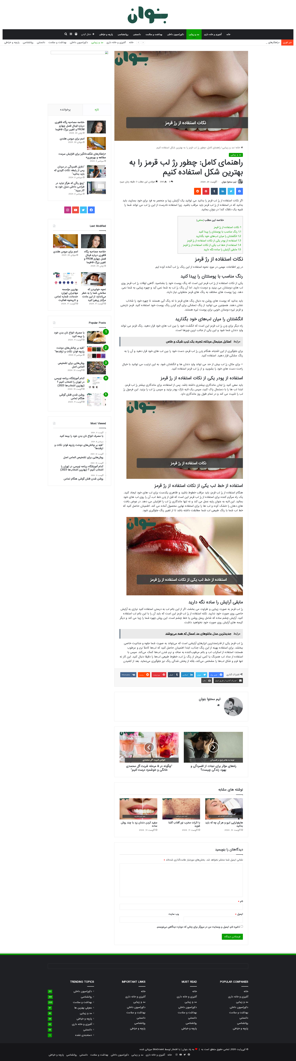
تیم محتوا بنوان (229, 182)
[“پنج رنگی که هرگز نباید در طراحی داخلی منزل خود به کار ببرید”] (96, 188)
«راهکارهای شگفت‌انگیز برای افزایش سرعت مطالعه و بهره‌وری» (248, 42)
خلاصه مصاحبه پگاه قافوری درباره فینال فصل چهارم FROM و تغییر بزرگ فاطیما (69, 126)
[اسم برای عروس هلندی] (96, 143)
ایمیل (239, 914)
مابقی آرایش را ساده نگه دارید (222, 250)
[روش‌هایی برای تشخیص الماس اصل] (96, 367)
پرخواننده (65, 109)
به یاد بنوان (188, 1049)
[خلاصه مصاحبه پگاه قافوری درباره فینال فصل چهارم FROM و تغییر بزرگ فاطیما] (96, 127)
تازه (97, 109)
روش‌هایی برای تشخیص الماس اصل (71, 365)
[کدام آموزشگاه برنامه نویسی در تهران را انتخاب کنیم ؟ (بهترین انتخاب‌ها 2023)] (96, 383)
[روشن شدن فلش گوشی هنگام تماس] (96, 399)
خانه (228, 34)
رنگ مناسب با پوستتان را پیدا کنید (220, 232)
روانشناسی (123, 34)
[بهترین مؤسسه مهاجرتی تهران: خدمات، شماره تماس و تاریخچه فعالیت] (65, 279)
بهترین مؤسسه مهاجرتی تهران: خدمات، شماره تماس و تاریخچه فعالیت (66, 294)
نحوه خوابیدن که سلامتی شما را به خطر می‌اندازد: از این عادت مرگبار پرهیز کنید (94, 294)
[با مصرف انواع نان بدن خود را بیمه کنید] (96, 337)
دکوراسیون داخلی (175, 34)
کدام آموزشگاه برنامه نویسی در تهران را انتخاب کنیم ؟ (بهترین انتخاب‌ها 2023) (69, 382)
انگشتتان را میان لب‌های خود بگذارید (218, 236)
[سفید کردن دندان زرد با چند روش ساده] (138, 808)
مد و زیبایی (194, 34)
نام (240, 901)
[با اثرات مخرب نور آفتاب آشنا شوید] (181, 808)
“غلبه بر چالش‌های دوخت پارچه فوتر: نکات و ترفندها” (69, 350)
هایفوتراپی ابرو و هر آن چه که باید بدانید (224, 824)
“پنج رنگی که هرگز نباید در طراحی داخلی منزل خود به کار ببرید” (69, 186)
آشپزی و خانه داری (213, 34)
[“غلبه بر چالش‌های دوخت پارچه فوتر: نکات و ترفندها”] (96, 352)
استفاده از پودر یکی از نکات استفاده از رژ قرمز (214, 241)
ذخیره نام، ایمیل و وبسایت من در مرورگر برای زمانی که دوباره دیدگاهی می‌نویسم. (198, 927)
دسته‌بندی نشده (83, 1035)
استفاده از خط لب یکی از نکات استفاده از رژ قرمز (212, 245)
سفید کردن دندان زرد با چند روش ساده (139, 824)
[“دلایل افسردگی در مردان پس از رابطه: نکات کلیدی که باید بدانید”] (96, 171)
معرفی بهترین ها (83, 1008)
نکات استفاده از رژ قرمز (227, 227)
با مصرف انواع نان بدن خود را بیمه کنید (69, 334)
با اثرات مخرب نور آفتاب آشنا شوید (184, 824)
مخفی (200, 220)
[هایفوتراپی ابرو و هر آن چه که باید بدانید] (224, 808)
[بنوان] (148, 14)
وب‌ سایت (174, 914)
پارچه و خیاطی (106, 34)
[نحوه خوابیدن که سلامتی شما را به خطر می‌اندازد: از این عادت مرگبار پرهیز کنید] (93, 279)
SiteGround (158, 1049)
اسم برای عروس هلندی (72, 139)
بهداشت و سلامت (154, 34)
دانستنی (137, 34)
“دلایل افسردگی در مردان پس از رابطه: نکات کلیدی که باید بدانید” (69, 170)
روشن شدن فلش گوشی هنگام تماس (71, 396)
